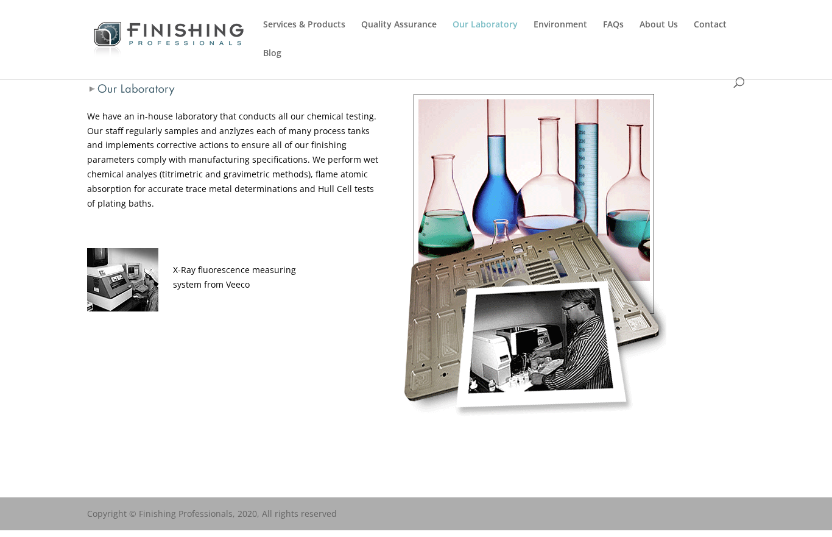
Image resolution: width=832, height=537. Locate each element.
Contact (710, 25)
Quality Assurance (399, 25)
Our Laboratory (485, 25)
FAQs (613, 25)
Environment (560, 25)
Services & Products (304, 25)
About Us (659, 25)
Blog (272, 54)
